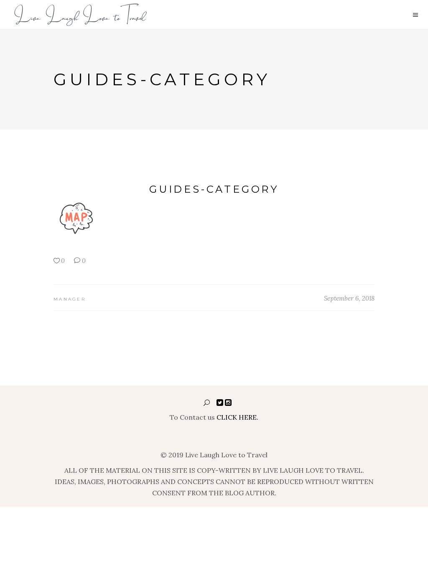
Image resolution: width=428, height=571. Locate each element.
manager (70, 299)
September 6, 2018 (349, 298)
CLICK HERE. (237, 417)
